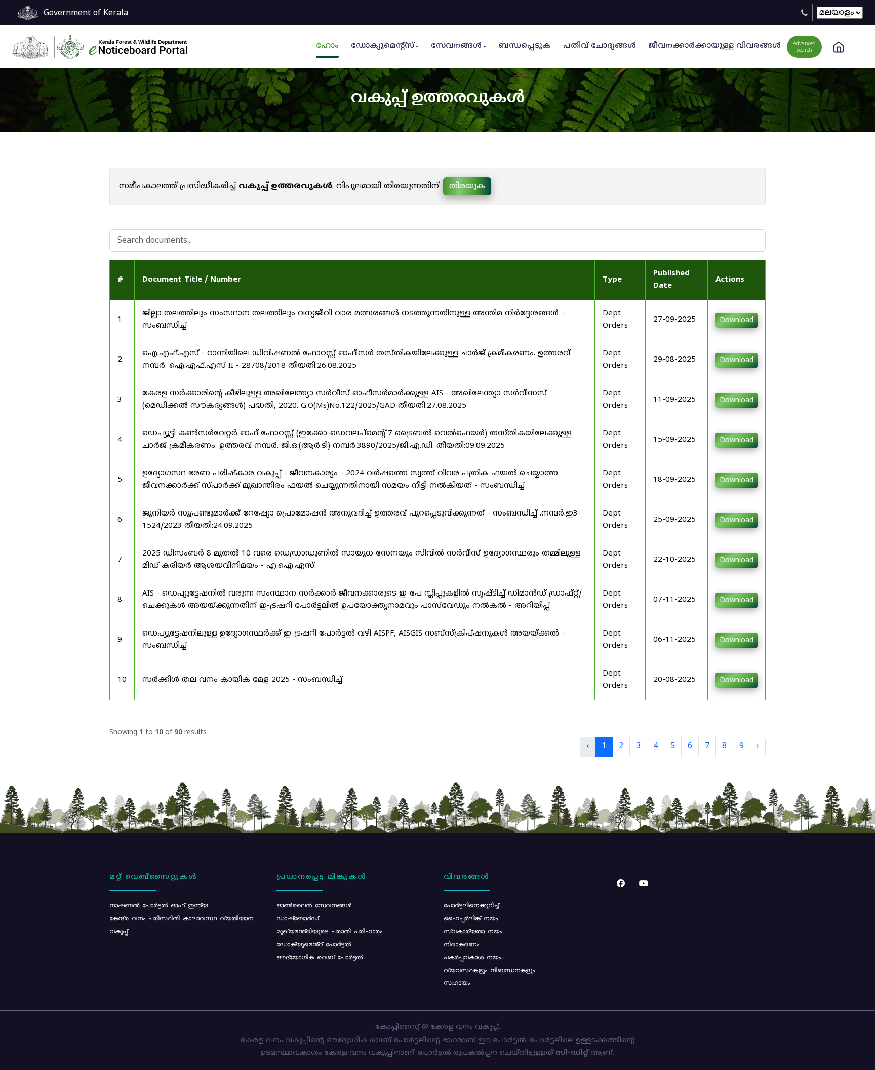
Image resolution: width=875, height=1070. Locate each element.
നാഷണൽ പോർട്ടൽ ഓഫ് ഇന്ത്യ (158, 905)
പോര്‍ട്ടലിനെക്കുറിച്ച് (471, 905)
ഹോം (327, 46)
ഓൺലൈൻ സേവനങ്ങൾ (313, 905)
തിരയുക (467, 186)
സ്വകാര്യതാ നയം (473, 931)
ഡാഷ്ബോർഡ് (297, 918)
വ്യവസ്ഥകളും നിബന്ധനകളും (489, 970)
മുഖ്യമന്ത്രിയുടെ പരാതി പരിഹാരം (329, 931)
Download (736, 320)
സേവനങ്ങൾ (456, 46)
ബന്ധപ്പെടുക (524, 46)
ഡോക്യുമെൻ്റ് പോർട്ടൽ (313, 944)
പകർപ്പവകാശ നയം (472, 957)
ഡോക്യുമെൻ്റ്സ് (382, 46)
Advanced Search (804, 47)
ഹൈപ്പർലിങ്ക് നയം (471, 918)
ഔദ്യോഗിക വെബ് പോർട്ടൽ (319, 957)
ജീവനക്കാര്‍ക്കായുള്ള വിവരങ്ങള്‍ (714, 46)
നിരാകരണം (461, 944)
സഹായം (457, 982)
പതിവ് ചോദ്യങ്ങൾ (599, 46)
